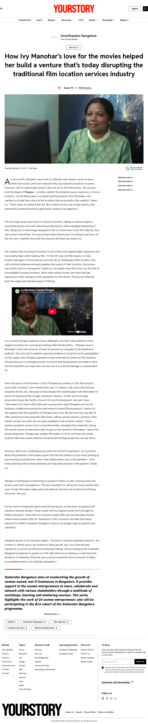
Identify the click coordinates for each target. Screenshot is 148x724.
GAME (10, 622)
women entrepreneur (45, 628)
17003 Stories (84, 88)
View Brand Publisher (69, 39)
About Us (70, 712)
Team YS (68, 88)
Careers (79, 712)
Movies (72, 47)
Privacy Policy (90, 712)
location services (16, 628)
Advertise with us (51, 614)
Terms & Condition (106, 712)
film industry (60, 622)
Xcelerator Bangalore (33, 622)
